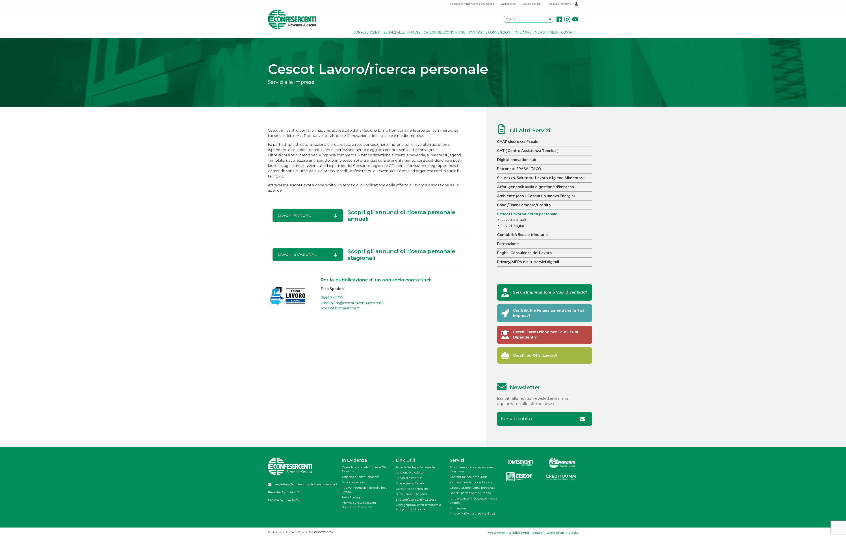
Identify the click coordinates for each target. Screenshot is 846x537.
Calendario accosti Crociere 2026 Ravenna (365, 469)
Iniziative (523, 32)
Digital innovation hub (516, 160)
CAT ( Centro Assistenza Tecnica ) (527, 151)
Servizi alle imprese (402, 32)
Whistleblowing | (519, 532)
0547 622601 (293, 500)
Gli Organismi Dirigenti (411, 494)
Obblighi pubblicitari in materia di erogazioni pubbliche (419, 507)
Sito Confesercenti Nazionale (416, 499)
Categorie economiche (444, 32)
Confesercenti (366, 32)
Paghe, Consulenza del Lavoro (524, 253)
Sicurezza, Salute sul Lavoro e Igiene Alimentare (541, 178)
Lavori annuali (513, 219)
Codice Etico (508, 3)
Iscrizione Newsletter (410, 472)
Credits (573, 532)
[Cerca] (550, 19)
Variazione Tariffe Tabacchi (360, 477)
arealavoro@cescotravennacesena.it (352, 303)
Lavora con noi (532, 3)
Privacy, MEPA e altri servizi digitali (528, 262)
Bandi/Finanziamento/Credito (524, 205)
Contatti (568, 32)
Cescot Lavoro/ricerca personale (527, 214)
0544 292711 (294, 492)
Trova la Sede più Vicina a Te (415, 467)
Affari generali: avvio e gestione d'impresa (535, 187)
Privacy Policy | (496, 532)
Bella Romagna (352, 497)
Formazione (508, 244)
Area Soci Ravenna (559, 3)
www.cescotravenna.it (340, 308)
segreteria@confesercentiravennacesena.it (306, 484)
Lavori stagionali (515, 226)
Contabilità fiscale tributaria (522, 235)
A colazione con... (354, 482)
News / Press (546, 32)
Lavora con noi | (557, 532)
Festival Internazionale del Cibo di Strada (365, 490)
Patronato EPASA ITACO (519, 169)
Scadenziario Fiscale (410, 483)
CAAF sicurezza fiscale (517, 142)
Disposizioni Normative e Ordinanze (471, 3)
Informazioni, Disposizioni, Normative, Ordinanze (359, 505)
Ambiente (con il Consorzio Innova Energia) (536, 196)
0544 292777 (332, 298)
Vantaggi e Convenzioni (490, 32)
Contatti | (538, 532)
